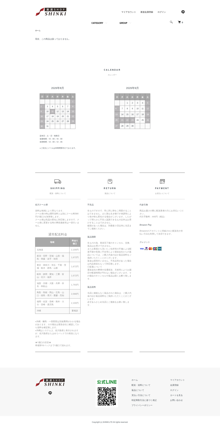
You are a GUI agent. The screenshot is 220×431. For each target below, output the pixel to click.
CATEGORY (97, 22)
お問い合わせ (176, 400)
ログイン (162, 11)
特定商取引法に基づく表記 (144, 400)
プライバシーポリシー (142, 405)
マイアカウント (128, 11)
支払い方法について (141, 395)
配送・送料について (141, 384)
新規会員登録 (147, 11)
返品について (138, 389)
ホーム (38, 30)
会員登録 (174, 384)
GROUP (123, 22)
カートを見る (176, 395)
